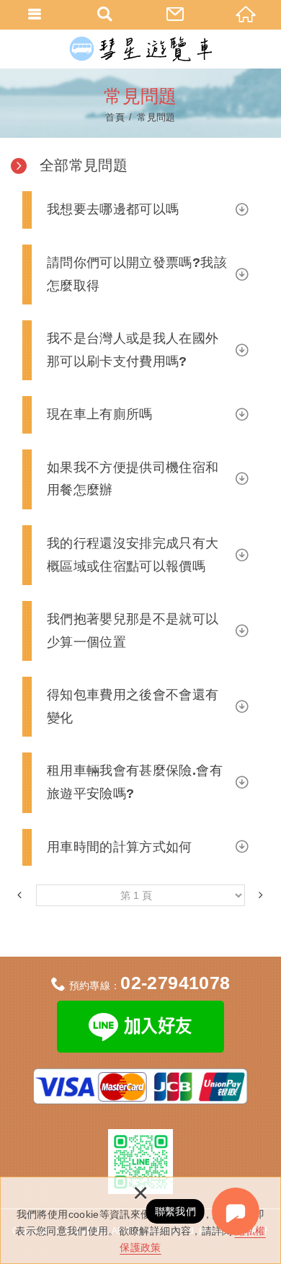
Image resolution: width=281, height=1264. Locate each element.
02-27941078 (175, 983)
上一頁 (20, 894)
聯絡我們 (175, 14)
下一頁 (261, 894)
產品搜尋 (106, 14)
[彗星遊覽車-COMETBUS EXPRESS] (140, 48)
